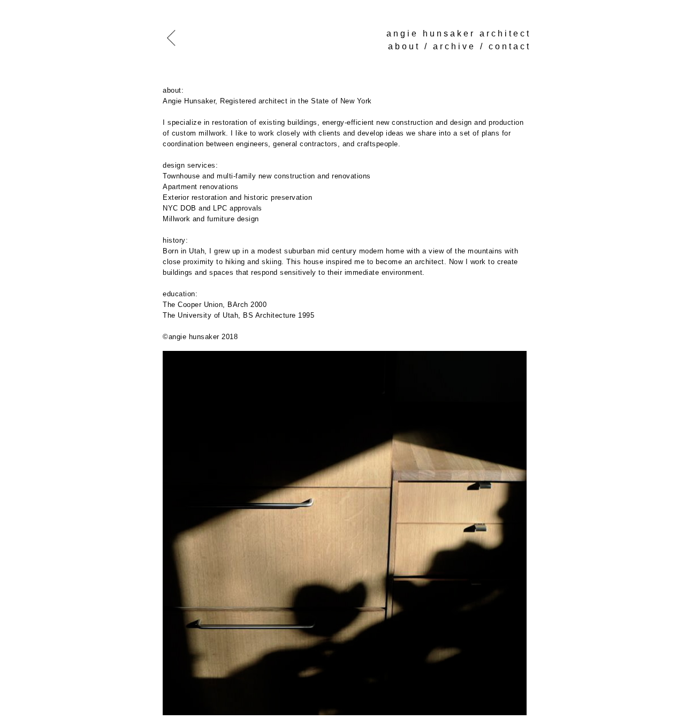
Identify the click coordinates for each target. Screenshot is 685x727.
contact (510, 46)
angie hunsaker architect (458, 33)
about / (410, 46)
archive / (461, 46)
